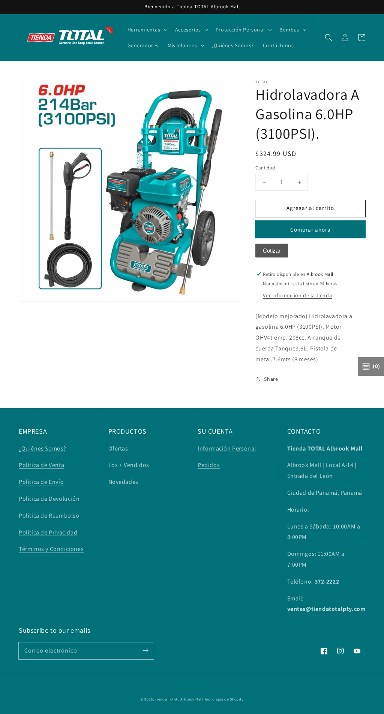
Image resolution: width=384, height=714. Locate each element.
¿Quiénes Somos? (42, 448)
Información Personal (227, 448)
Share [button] (271, 379)
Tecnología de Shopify (224, 699)
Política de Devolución (49, 499)
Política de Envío (41, 482)
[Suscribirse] (145, 650)
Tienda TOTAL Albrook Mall (179, 699)
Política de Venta (41, 465)
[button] (328, 37)
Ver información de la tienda (297, 295)
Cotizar (271, 250)
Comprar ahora (310, 229)
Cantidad (265, 168)
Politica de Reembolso (49, 515)
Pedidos (209, 465)
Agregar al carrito (310, 207)
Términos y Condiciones (51, 549)
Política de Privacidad (48, 532)
